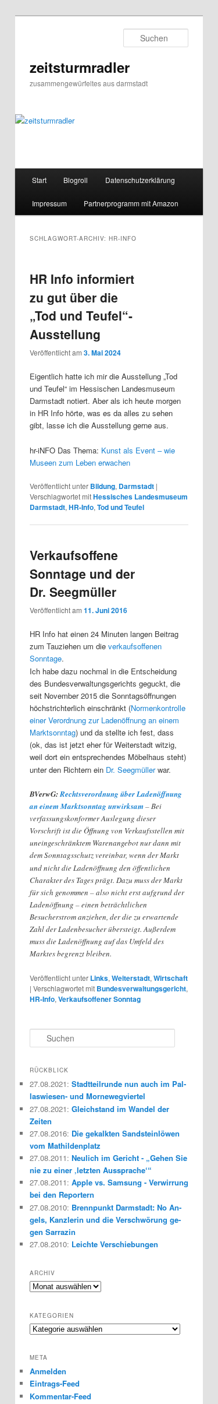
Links (99, 978)
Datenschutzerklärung (140, 180)
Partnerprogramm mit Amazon (131, 203)
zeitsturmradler (80, 67)
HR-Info (81, 507)
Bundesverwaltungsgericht (141, 988)
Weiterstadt (131, 978)
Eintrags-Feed (55, 1383)
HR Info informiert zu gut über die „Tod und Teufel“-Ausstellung (82, 306)
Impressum (49, 203)
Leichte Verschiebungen (115, 1244)
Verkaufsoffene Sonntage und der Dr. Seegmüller (82, 573)
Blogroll (75, 180)
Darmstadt (136, 486)
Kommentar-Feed (60, 1396)
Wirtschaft (170, 978)
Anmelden (48, 1371)
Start (39, 180)
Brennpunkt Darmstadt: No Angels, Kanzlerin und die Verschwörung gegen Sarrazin (105, 1219)
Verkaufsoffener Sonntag (99, 999)
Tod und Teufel (120, 507)
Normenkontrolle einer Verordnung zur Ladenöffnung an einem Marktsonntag (107, 720)
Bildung (102, 486)
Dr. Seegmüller (130, 769)
